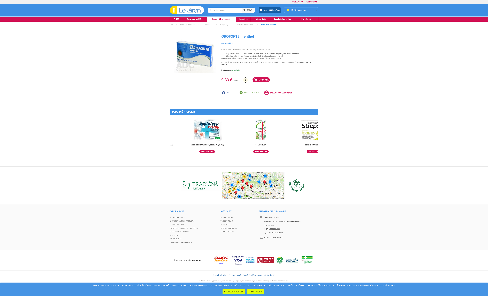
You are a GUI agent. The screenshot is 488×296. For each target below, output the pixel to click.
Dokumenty (175, 235)
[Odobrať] (245, 80)
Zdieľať (229, 93)
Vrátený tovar (226, 221)
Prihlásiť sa (297, 2)
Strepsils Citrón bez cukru (314, 145)
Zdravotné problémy (195, 19)
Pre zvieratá (306, 19)
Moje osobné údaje (228, 228)
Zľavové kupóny (227, 232)
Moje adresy (226, 225)
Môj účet (225, 211)
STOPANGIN (260, 145)
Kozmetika (243, 19)
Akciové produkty (177, 217)
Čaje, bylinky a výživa (282, 19)
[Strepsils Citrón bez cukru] (314, 130)
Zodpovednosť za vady (179, 232)
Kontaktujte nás (177, 225)
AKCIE (176, 19)
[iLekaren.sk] (187, 10)
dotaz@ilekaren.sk (276, 237)
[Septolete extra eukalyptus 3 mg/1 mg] (207, 130)
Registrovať (311, 2)
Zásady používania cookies (181, 242)
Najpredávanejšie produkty (182, 221)
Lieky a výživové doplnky (221, 19)
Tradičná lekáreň (235, 275)
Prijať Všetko (256, 292)
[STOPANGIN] (260, 130)
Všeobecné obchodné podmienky (184, 228)
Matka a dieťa (260, 19)
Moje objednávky (228, 217)
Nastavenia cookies (233, 292)
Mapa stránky (175, 239)
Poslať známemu (251, 93)
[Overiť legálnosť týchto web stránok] (307, 260)
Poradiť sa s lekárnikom (281, 93)
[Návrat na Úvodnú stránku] (172, 24)
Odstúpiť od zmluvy (220, 275)
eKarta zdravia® (269, 275)
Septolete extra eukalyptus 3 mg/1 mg (207, 145)
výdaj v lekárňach (271, 10)
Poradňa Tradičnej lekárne (252, 275)
